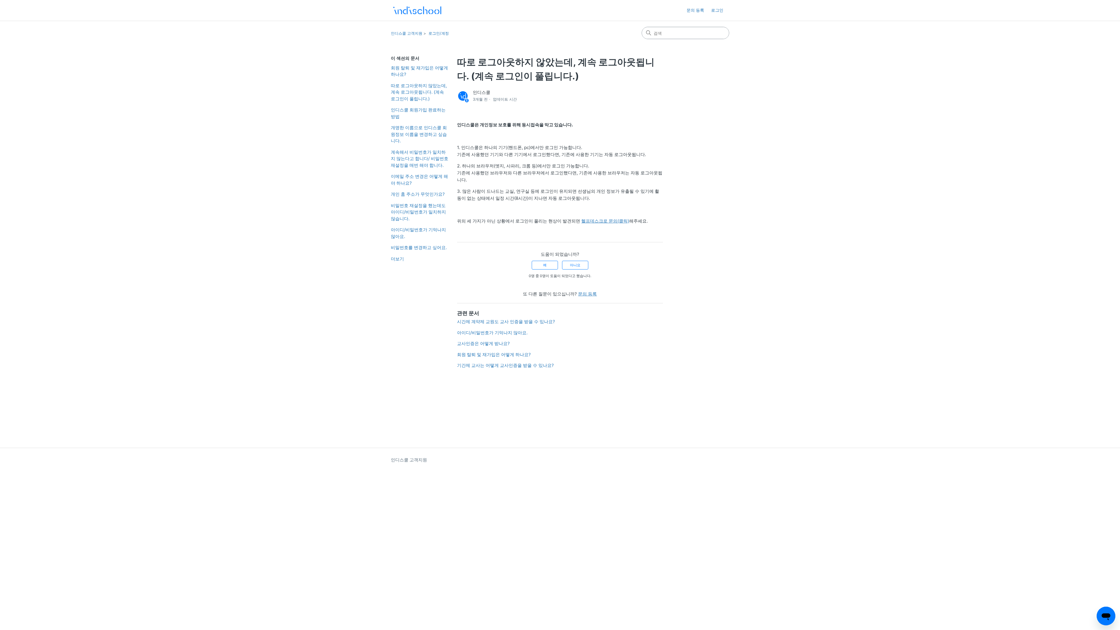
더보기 (397, 259)
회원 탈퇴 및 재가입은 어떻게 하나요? (419, 71)
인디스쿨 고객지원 (406, 33)
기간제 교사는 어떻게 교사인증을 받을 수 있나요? (505, 365)
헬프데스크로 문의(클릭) (605, 221)
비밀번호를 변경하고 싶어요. (419, 247)
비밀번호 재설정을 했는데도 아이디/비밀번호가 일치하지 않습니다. (418, 212)
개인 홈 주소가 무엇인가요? (418, 194)
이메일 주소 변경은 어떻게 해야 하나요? (419, 180)
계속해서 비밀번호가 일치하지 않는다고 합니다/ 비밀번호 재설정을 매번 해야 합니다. (419, 158)
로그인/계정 (438, 33)
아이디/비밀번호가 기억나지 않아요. (418, 233)
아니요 (575, 265)
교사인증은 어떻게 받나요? (483, 343)
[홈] (417, 10)
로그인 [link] (717, 10)
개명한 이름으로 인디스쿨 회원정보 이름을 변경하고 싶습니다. (419, 134)
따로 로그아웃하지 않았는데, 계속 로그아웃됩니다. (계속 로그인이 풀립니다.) (419, 92)
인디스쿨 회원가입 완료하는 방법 (418, 113)
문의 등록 (695, 10)
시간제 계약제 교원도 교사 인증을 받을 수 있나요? (506, 321)
